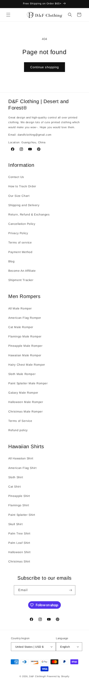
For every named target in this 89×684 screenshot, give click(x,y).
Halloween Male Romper (25, 402)
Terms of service (20, 242)
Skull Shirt (15, 524)
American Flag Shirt (22, 468)
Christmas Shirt (19, 561)
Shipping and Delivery (24, 205)
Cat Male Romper (20, 327)
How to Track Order (22, 186)
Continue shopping (44, 67)
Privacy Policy (18, 233)
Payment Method (20, 252)
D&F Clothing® (37, 676)
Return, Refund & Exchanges (29, 214)
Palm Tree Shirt (19, 533)
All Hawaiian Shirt (20, 458)
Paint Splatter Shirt (21, 514)
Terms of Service (20, 420)
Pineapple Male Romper (25, 345)
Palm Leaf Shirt (19, 542)
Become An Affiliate (22, 270)
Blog (11, 261)
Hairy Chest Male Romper (26, 364)
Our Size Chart (18, 195)
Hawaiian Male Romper (24, 355)
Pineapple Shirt (19, 496)
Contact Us (16, 177)
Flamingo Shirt (18, 505)
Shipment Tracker (21, 280)
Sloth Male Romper (22, 374)
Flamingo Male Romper (25, 336)
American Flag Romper (24, 317)
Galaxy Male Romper (23, 392)
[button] (8, 14)
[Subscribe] (70, 590)
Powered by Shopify (58, 676)
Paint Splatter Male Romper (28, 383)
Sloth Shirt (15, 477)
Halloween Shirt (19, 552)
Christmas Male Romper (25, 411)
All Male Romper (20, 308)
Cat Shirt (14, 486)
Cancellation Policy (21, 223)
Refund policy (18, 430)
